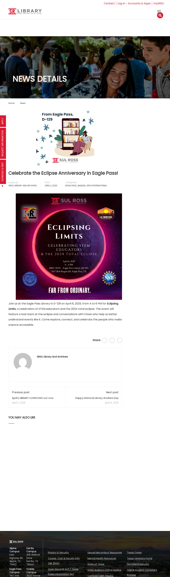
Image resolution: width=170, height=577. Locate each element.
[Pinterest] (119, 340)
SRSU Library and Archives (22, 185)
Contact (109, 3)
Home (11, 103)
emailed (81, 185)
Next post (112, 392)
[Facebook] (104, 340)
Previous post (21, 392)
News (23, 103)
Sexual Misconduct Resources (104, 552)
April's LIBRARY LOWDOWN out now (32, 398)
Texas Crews (134, 552)
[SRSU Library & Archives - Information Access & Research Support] (25, 12)
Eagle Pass (71, 185)
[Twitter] (112, 340)
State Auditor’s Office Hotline (104, 570)
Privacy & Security (58, 552)
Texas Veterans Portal (139, 558)
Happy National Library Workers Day (97, 398)
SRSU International (96, 185)
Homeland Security (138, 564)
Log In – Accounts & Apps (134, 3)
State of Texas (95, 564)
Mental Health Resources (101, 558)
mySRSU (158, 3)
